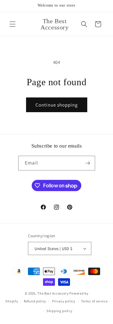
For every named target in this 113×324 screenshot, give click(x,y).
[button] (12, 24)
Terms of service (94, 301)
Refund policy (35, 301)
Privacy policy (63, 301)
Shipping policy (59, 311)
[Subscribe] (88, 163)
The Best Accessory (53, 293)
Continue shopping (56, 105)
